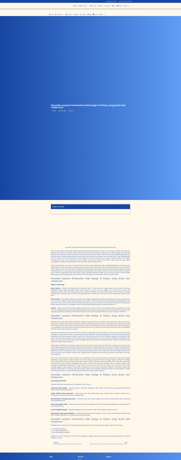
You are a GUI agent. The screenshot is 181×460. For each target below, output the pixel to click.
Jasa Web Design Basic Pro (60, 431)
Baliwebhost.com (56, 322)
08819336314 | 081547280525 (125, 1)
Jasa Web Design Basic (59, 429)
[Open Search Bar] (131, 5)
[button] (84, 5)
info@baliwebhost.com (111, 1)
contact (59, 438)
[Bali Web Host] (55, 11)
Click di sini (102, 293)
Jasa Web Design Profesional (61, 432)
